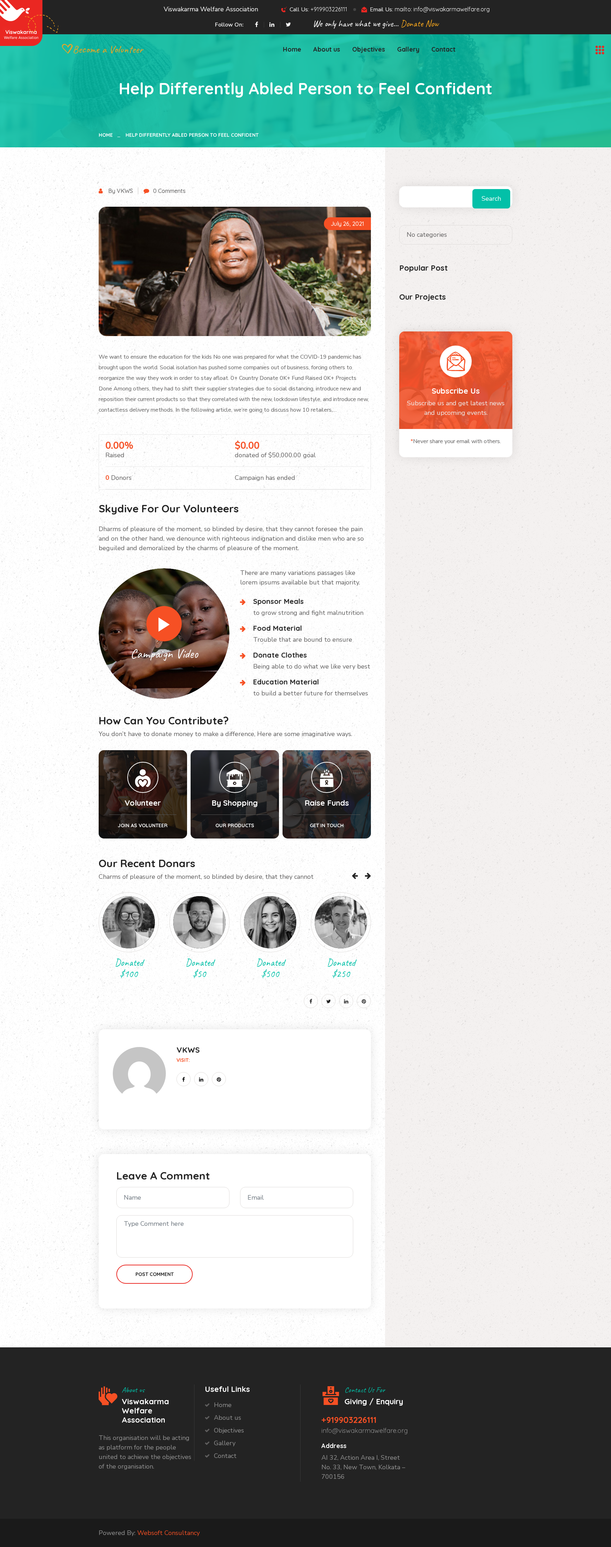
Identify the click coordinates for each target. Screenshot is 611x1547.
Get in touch (327, 825)
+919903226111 (328, 9)
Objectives (368, 49)
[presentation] (355, 876)
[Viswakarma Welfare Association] (21, 22)
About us (326, 49)
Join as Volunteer (143, 825)
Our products (234, 825)
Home (292, 49)
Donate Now (419, 23)
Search (491, 198)
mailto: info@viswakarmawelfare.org (442, 9)
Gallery (408, 49)
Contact (443, 49)
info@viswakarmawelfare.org (364, 1431)
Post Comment (154, 1274)
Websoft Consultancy (168, 1533)
